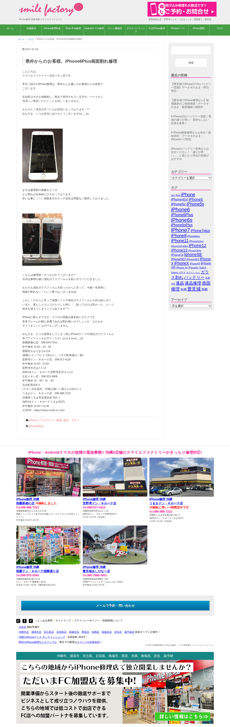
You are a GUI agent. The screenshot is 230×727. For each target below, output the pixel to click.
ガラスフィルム (193, 273)
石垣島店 (61, 632)
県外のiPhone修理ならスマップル (38, 642)
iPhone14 (177, 254)
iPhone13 (179, 250)
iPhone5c (178, 204)
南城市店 (74, 632)
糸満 (183, 289)
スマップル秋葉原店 (88, 642)
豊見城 (194, 288)
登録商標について (112, 620)
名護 (207, 278)
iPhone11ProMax (179, 246)
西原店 (85, 632)
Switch (202, 267)
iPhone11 (179, 240)
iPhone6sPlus (182, 225)
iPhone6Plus (36, 426)
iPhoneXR (195, 264)
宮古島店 (49, 632)
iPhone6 (180, 209)
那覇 (204, 289)
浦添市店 (36, 632)
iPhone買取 (199, 28)
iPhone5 (196, 199)
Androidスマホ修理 (94, 28)
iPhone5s (195, 204)
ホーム (10, 28)
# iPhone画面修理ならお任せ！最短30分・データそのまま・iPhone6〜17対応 (191, 136)
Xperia (174, 272)
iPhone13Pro (194, 250)
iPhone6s (181, 220)
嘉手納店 (129, 632)
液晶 (180, 283)
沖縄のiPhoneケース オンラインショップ (42, 637)
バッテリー (194, 277)
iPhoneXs (193, 268)
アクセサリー (47, 420)
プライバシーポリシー (86, 620)
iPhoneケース (178, 28)
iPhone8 (179, 235)
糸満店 (95, 632)
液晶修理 (193, 283)
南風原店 (107, 632)
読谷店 (118, 632)
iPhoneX (181, 263)
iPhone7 (180, 230)
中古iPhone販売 (157, 28)
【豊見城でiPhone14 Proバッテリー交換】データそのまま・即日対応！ (191, 87)
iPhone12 (197, 245)
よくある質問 (44, 620)
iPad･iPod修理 (73, 28)
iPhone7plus (200, 230)
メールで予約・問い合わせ (115, 605)
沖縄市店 (24, 632)
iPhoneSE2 (178, 259)
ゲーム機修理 (115, 28)
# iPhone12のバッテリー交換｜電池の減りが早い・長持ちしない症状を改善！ (191, 120)
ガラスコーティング (135, 30)
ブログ (219, 28)
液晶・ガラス (71, 420)
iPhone (33, 420)
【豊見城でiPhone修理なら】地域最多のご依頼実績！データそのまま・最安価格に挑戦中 (190, 103)
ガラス (181, 272)
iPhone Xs (182, 267)
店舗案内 (31, 28)
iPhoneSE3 (193, 259)
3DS (173, 195)
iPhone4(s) (179, 199)
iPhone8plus (193, 236)
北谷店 (22, 627)
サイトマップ (63, 620)
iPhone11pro (196, 241)
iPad (178, 195)
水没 (173, 284)
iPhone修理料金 (52, 28)
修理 (59, 420)
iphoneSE (193, 254)
